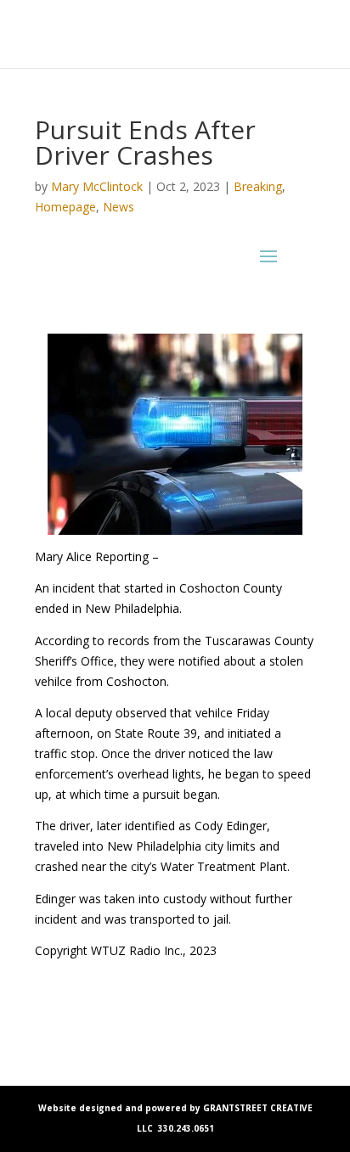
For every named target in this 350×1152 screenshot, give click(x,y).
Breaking (258, 186)
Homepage (65, 207)
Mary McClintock (97, 186)
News (118, 207)
